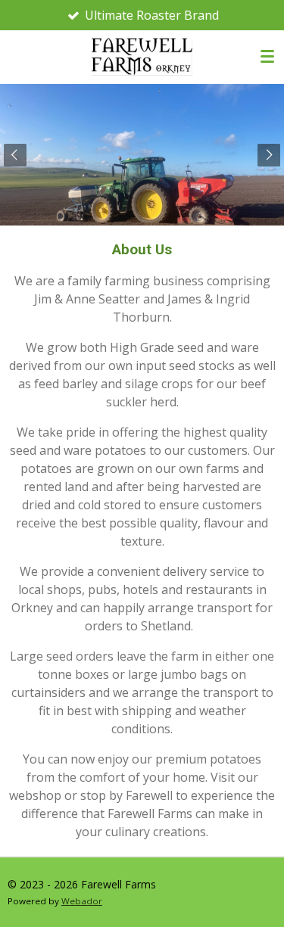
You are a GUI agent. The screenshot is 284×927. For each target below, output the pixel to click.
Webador (81, 901)
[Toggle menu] (267, 56)
